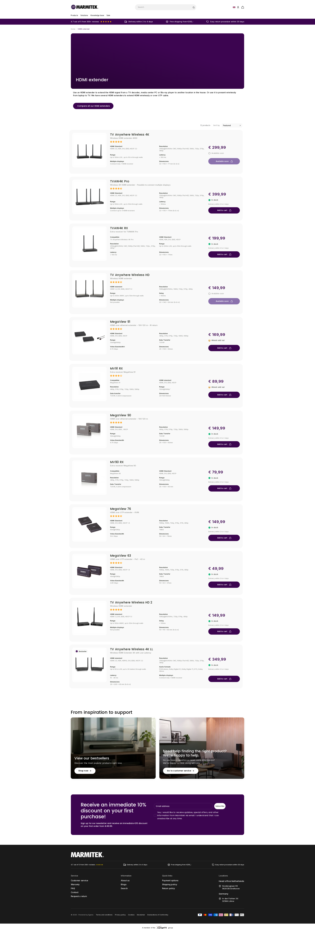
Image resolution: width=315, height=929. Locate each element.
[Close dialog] (202, 437)
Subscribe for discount (181, 481)
